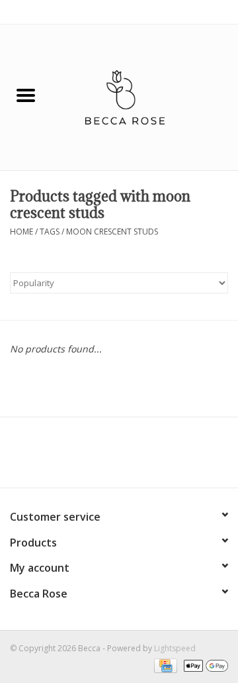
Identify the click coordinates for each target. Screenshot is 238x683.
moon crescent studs (112, 231)
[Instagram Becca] (142, 457)
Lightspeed (175, 648)
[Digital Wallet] (203, 664)
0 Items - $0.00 (200, 11)
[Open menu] (26, 94)
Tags (50, 231)
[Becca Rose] (145, 96)
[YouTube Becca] (119, 457)
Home (21, 231)
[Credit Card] (163, 664)
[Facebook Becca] (95, 457)
